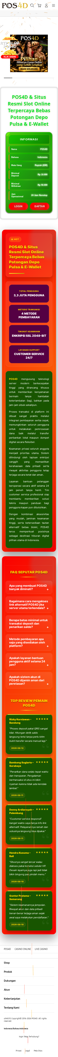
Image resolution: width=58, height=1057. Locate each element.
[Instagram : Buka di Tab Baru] (32, 1044)
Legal (27, 1051)
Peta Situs (38, 1051)
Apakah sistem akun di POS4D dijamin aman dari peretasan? (26, 680)
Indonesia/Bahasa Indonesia (16, 1028)
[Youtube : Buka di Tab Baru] (39, 1044)
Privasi (18, 1051)
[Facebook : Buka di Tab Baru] (19, 1044)
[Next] (55, 528)
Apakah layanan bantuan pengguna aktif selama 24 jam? (27, 661)
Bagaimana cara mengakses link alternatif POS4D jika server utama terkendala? (28, 605)
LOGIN (18, 206)
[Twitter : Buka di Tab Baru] (26, 1044)
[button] (39, 5)
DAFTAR (39, 206)
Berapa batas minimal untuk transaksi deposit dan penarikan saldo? (28, 623)
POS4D (13, 379)
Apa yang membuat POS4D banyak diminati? (28, 587)
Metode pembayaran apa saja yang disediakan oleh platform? (27, 642)
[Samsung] (9, 5)
